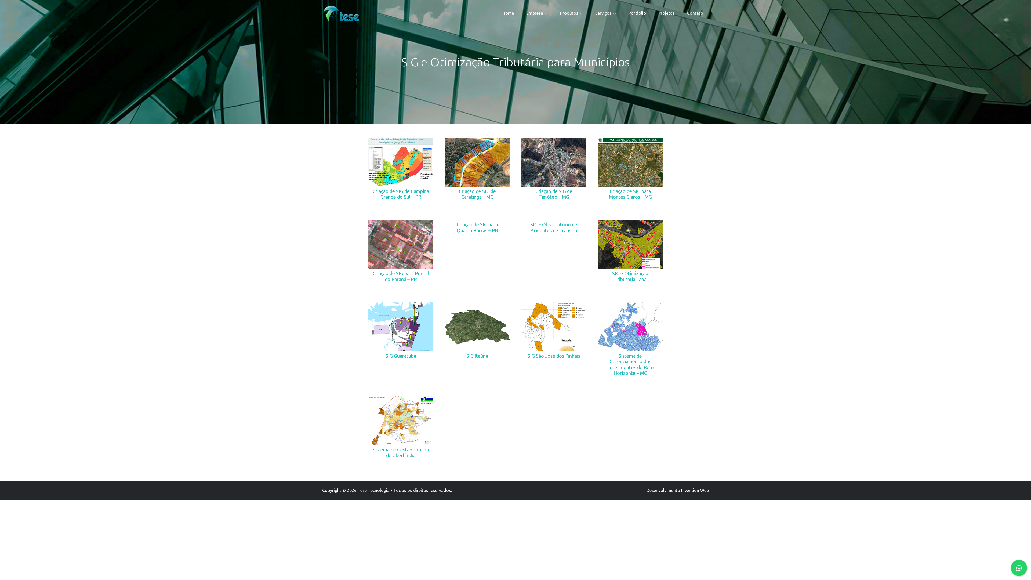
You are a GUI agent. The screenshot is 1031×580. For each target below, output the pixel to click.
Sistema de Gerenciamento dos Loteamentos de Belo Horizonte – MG (630, 364)
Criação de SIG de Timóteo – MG (553, 194)
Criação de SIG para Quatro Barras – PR (477, 227)
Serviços (603, 13)
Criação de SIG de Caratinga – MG (477, 194)
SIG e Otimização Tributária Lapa (630, 276)
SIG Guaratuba (401, 355)
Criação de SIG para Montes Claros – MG (630, 194)
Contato (695, 13)
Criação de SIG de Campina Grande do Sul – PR (401, 194)
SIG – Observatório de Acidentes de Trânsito (553, 227)
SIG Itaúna (477, 355)
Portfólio (637, 13)
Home (508, 13)
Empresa (534, 13)
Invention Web (695, 490)
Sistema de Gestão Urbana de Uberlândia (401, 452)
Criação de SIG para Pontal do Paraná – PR (401, 276)
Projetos (666, 13)
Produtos (569, 13)
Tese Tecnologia (374, 490)
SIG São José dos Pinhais (554, 355)
